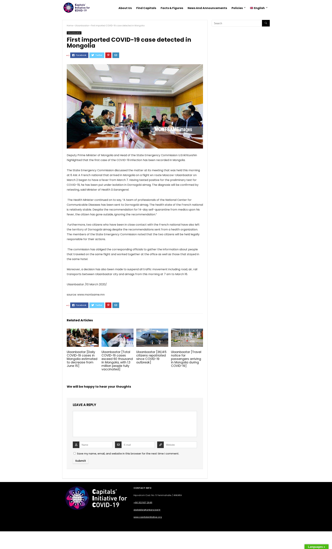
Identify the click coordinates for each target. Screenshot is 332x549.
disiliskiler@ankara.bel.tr (146, 509)
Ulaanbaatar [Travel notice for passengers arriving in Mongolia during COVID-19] (186, 359)
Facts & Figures (172, 8)
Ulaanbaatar (82, 25)
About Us (125, 8)
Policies (237, 8)
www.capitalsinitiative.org (147, 517)
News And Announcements (207, 8)
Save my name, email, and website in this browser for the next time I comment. (128, 453)
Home (70, 25)
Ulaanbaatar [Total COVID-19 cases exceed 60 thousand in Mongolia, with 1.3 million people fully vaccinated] (117, 360)
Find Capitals (146, 8)
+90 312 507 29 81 (142, 502)
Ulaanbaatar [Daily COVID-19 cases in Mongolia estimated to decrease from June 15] (82, 359)
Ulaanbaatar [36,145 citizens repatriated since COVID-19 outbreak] (151, 357)
